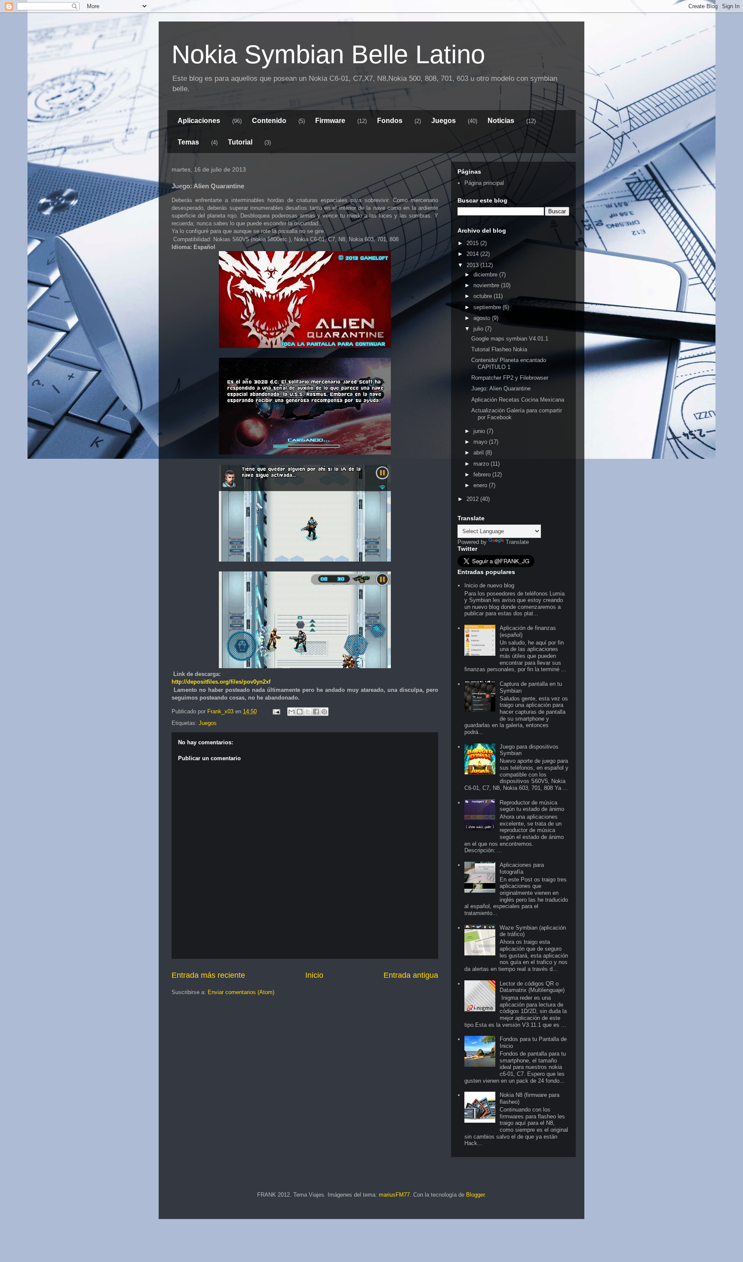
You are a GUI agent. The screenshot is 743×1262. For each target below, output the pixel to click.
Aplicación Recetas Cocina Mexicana (517, 399)
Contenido (269, 120)
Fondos (389, 120)
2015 (473, 243)
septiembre (488, 307)
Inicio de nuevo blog (489, 585)
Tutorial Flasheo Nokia (499, 349)
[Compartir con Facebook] (316, 711)
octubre (483, 296)
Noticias (501, 120)
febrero (482, 474)
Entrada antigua (411, 975)
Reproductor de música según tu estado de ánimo (532, 806)
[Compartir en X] (308, 711)
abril (479, 452)
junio (480, 431)
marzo (482, 464)
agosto (482, 318)
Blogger (475, 1194)
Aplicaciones (199, 120)
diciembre (486, 274)
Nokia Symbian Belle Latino (328, 54)
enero (481, 485)
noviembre (487, 285)
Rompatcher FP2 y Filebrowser (509, 378)
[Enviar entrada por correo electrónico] (276, 711)
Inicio (314, 975)
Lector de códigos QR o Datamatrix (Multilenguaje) (532, 987)
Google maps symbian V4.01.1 (509, 338)
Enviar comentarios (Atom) (241, 992)
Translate (517, 542)
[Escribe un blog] (299, 711)
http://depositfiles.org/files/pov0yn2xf (221, 682)
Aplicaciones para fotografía (522, 868)
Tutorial (240, 142)
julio (479, 328)
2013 (473, 265)
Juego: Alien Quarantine (501, 388)
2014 (473, 254)
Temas (188, 142)
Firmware (330, 120)
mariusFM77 (394, 1194)
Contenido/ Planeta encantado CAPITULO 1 (508, 363)
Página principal (484, 183)
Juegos (443, 120)
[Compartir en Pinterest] (324, 711)
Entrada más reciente (208, 975)
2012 (473, 499)
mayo (481, 442)
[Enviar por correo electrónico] (291, 711)
